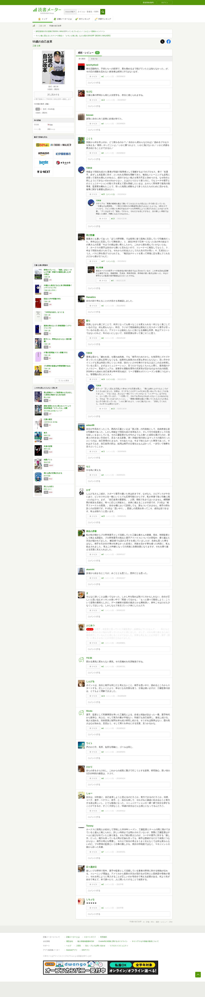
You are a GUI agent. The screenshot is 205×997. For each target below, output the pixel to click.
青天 (45, 433)
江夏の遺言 (48, 419)
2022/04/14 (122, 194)
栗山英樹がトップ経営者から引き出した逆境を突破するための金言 (58, 393)
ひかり (89, 767)
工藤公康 (47, 277)
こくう (89, 138)
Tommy (89, 826)
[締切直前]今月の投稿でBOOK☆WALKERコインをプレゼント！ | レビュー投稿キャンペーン (70, 31)
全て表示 (82, 59)
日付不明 (120, 884)
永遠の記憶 (48, 446)
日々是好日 (91, 867)
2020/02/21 (121, 475)
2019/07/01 (121, 666)
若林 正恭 (47, 435)
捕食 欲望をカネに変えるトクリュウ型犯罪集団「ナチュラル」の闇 (57, 407)
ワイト (89, 743)
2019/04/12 (121, 811)
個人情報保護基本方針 (85, 941)
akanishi (90, 569)
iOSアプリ (86, 950)
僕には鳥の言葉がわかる (53, 473)
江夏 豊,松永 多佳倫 (50, 422)
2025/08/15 (121, 76)
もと (88, 466)
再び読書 (90, 235)
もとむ (89, 91)
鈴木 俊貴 (47, 476)
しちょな (90, 899)
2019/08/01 (121, 643)
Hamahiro (91, 297)
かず (88, 490)
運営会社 (69, 941)
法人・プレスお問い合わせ (95, 946)
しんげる (90, 681)
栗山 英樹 (47, 397)
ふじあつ (90, 625)
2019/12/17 (121, 578)
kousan (89, 115)
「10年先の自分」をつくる (54, 312)
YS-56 (89, 658)
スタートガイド (90, 937)
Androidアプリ (71, 950)
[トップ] (33, 26)
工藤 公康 (42, 26)
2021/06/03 (121, 306)
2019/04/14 (121, 778)
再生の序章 (91, 531)
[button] (102, 12)
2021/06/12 (122, 261)
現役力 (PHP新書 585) (52, 299)
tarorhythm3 (92, 65)
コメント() (109, 76)
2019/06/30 (122, 696)
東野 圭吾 (47, 449)
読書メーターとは (73, 937)
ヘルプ (68, 946)
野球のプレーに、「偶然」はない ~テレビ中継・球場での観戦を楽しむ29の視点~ (58, 272)
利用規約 (103, 937)
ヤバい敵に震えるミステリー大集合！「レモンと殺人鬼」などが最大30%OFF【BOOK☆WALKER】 (73, 36)
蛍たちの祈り (49, 486)
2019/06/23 (121, 728)
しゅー (89, 793)
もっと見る (65, 380)
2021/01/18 (121, 338)
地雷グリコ (48, 460)
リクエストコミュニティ (119, 946)
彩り (88, 320)
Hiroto (89, 711)
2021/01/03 (122, 379)
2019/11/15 (121, 610)
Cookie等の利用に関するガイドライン (113, 941)
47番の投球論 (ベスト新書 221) (55, 352)
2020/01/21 (122, 516)
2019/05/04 (121, 752)
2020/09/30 (122, 451)
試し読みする (53, 94)
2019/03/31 (121, 852)
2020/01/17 (121, 554)
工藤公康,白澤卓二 (50, 290)
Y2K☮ (89, 168)
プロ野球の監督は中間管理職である (57, 366)
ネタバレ (94, 59)
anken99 (90, 425)
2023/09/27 (122, 100)
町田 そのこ (48, 489)
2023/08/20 (121, 123)
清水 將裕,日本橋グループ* (53, 411)
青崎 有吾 (47, 462)
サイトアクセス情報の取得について (145, 941)
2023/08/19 (121, 153)
